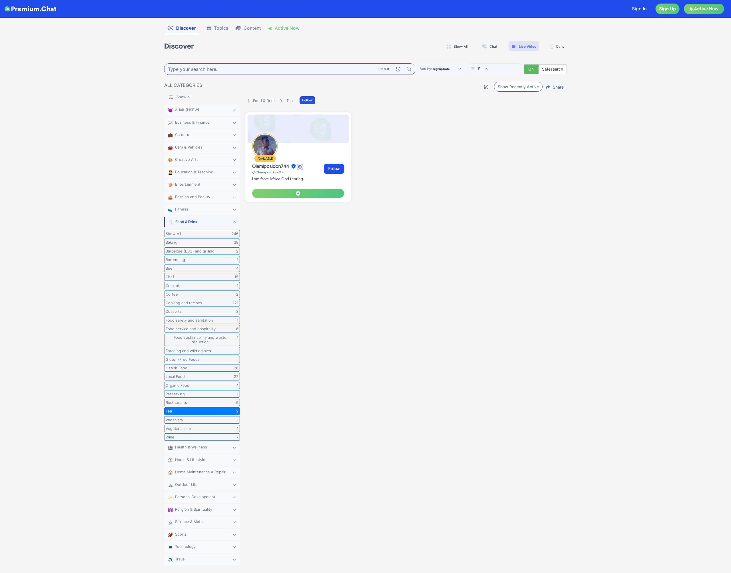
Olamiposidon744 (271, 166)
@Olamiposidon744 (268, 172)
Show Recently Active (518, 86)
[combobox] (495, 69)
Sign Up (667, 8)
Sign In (639, 8)
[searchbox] (503, 69)
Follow (307, 100)
